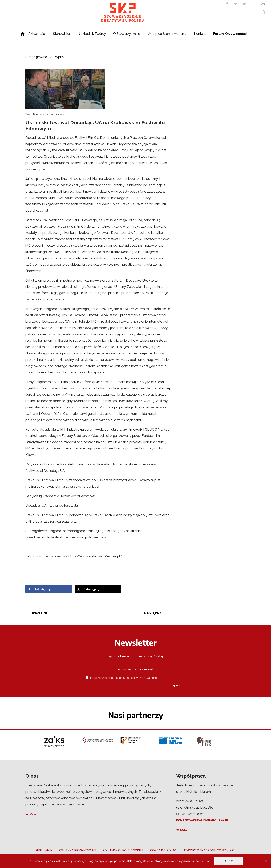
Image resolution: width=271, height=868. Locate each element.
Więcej (31, 813)
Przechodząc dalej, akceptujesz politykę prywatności (123, 677)
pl (254, 4)
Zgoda (229, 861)
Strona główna (36, 57)
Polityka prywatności (77, 850)
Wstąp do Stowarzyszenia (167, 34)
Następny (152, 613)
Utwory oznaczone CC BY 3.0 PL (209, 850)
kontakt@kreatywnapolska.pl (202, 820)
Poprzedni (37, 613)
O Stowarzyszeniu (126, 34)
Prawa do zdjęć (163, 850)
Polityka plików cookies (123, 850)
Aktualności (36, 34)
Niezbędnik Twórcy (92, 34)
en (263, 4)
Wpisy (59, 57)
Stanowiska (61, 34)
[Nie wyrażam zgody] (266, 861)
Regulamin (44, 850)
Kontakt (200, 34)
